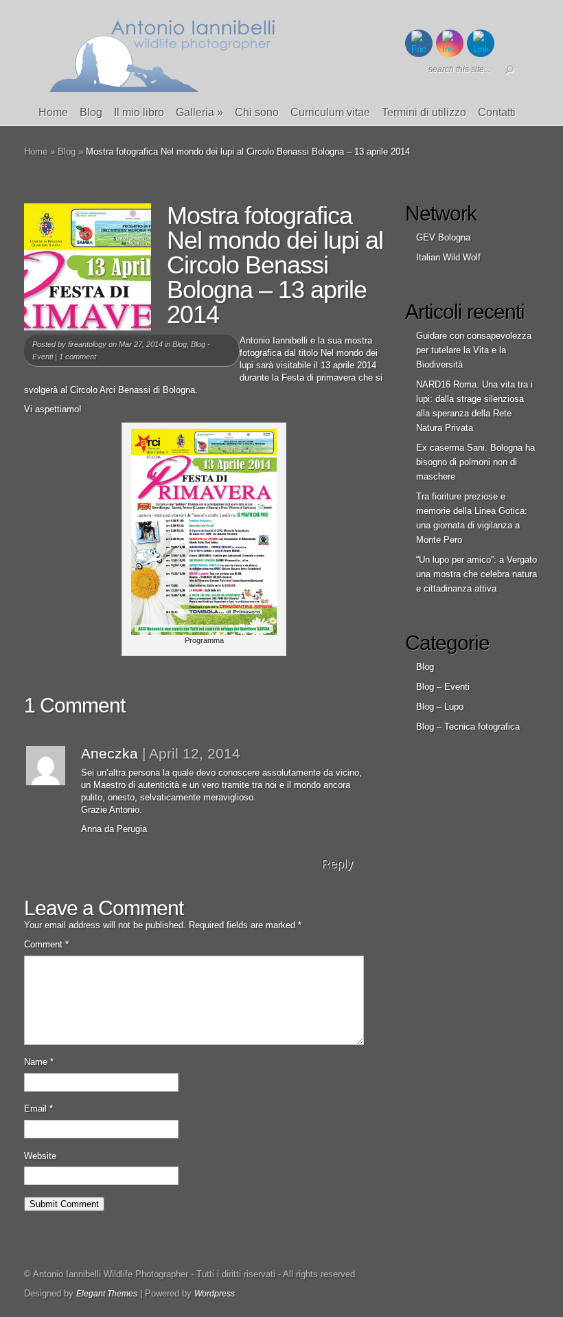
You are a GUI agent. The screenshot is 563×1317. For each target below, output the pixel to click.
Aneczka (109, 753)
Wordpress (214, 1293)
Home (53, 112)
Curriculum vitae (330, 112)
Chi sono (257, 112)
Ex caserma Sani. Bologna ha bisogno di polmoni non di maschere (475, 462)
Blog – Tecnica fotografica (468, 726)
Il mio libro (139, 112)
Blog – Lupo (439, 706)
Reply (337, 863)
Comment (46, 944)
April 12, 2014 (194, 753)
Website (40, 1156)
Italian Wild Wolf (448, 257)
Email (38, 1108)
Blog (91, 112)
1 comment (77, 356)
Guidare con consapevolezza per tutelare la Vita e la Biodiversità (473, 350)
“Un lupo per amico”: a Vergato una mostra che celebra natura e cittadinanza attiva (476, 574)
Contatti (497, 112)
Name (39, 1062)
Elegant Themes (106, 1293)
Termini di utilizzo (424, 112)
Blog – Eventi (443, 687)
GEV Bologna (443, 237)
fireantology (87, 344)
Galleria (199, 112)
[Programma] (204, 632)
